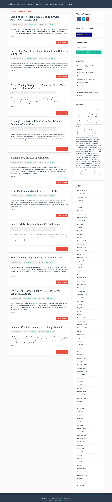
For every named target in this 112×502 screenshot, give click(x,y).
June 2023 (80, 227)
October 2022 (81, 254)
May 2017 (80, 458)
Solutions (30, 4)
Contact (70, 4)
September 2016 (82, 482)
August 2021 (81, 297)
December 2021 (82, 284)
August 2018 (81, 408)
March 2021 (80, 314)
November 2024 (82, 214)
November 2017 (82, 438)
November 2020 (82, 328)
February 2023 (81, 241)
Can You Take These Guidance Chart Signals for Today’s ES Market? (35, 292)
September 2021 (82, 294)
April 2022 (80, 274)
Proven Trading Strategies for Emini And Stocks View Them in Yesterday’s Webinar (38, 87)
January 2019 (81, 395)
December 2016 (82, 472)
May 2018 (80, 418)
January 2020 (81, 361)
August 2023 (81, 220)
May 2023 (80, 230)
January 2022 (81, 281)
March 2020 (80, 354)
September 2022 (82, 257)
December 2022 (82, 247)
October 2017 (81, 442)
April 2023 (80, 234)
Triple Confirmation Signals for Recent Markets (35, 191)
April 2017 (80, 462)
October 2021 (81, 291)
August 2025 (81, 200)
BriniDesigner (63, 500)
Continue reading (62, 42)
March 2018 (80, 425)
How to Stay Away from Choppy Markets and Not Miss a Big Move (39, 52)
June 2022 (80, 267)
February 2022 (81, 277)
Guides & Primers (50, 24)
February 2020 (81, 358)
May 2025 (80, 210)
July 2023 (80, 224)
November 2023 (82, 217)
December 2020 (82, 324)
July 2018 (80, 411)
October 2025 (81, 194)
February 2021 (81, 318)
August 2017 (81, 448)
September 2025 (82, 197)
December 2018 (82, 398)
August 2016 (81, 485)
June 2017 (80, 455)
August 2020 (81, 338)
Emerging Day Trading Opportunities (29, 157)
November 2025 (82, 190)
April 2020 (80, 351)
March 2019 (80, 388)
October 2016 (81, 478)
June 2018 (80, 415)
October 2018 (81, 401)
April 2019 (80, 385)
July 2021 (80, 301)
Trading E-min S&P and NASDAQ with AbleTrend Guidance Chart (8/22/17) (35, 123)
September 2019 (82, 371)
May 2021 (80, 308)
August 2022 (81, 261)
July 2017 (80, 452)
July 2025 (80, 204)
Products (38, 4)
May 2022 (80, 271)
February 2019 (81, 391)
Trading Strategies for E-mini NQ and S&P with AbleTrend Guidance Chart (34, 18)
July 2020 (80, 341)
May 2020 (80, 348)
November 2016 (82, 475)
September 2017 (82, 445)
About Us (62, 4)
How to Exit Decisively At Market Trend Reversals (36, 224)
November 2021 (82, 287)
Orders (46, 4)
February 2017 (81, 468)
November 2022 (82, 251)
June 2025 (80, 207)
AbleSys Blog (14, 4)
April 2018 (80, 421)
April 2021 (80, 311)
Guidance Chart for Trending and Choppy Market (36, 327)
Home (23, 4)
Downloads (53, 4)
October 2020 (81, 331)
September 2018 (82, 405)
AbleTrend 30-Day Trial (83, 34)
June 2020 (80, 344)
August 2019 (81, 375)
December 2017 (82, 435)
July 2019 (80, 378)
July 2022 (80, 264)
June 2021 (80, 304)
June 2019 (80, 381)
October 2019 (81, 368)
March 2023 (80, 237)
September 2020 (82, 334)
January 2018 (81, 431)
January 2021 (81, 321)
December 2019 (82, 364)
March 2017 (80, 465)
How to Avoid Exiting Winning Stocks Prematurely (36, 257)
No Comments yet (31, 24)
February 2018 (81, 428)
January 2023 (81, 244)
